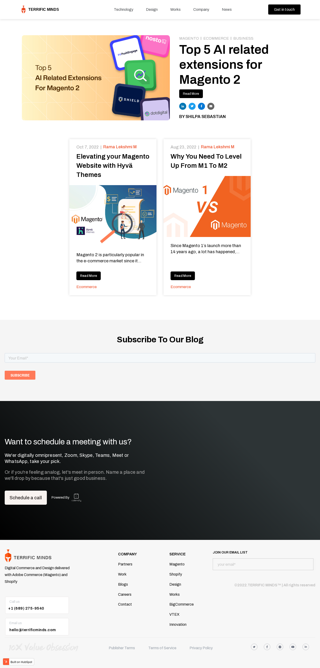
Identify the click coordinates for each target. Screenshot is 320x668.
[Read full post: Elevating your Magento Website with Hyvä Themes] (112, 215)
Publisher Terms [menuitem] (122, 648)
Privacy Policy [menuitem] (201, 648)
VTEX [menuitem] (174, 614)
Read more (88, 276)
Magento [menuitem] (177, 564)
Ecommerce (216, 38)
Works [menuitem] (175, 9)
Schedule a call (26, 497)
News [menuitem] (227, 9)
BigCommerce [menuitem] (181, 604)
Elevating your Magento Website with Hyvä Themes (112, 165)
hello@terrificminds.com (32, 630)
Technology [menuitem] (123, 9)
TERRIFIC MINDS (43, 9)
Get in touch (284, 9)
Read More (191, 93)
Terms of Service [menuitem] (162, 648)
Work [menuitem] (122, 574)
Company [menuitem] (201, 9)
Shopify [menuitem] (175, 574)
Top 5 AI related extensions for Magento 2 (224, 64)
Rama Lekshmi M (120, 147)
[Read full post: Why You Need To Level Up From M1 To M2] (207, 206)
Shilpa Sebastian (206, 116)
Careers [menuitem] (124, 594)
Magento (189, 38)
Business (243, 38)
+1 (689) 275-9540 (26, 608)
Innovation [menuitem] (177, 624)
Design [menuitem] (152, 9)
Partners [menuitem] (125, 564)
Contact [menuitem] (125, 604)
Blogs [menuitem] (123, 584)
